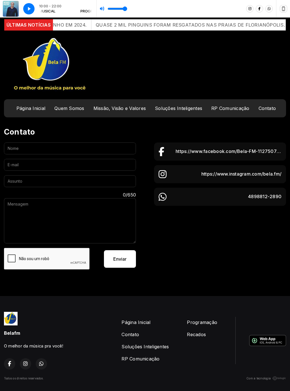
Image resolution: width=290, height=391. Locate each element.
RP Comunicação (230, 108)
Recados (196, 334)
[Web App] (283, 8)
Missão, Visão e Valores (119, 108)
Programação (202, 322)
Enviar (120, 259)
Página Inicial (30, 108)
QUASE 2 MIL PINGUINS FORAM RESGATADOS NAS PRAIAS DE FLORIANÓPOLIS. (183, 25)
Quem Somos (69, 108)
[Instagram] (249, 8)
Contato (267, 108)
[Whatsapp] (269, 8)
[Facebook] (259, 8)
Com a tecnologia (258, 378)
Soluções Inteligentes (178, 108)
